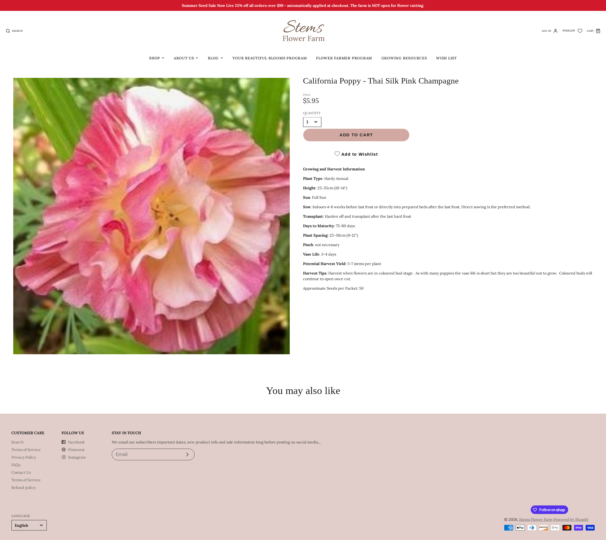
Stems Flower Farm (536, 519)
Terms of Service (26, 449)
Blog (213, 58)
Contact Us (21, 472)
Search (17, 442)
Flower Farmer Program (344, 58)
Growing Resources (404, 58)
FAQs (15, 464)
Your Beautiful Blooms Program (269, 58)
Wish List (446, 58)
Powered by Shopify (570, 519)
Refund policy (23, 487)
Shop (154, 58)
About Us (184, 58)
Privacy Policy (23, 457)
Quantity (312, 113)
